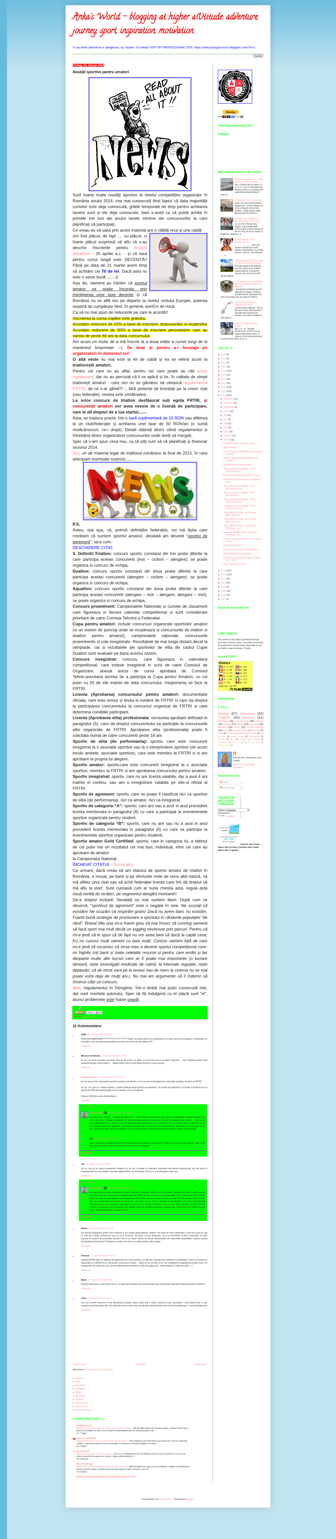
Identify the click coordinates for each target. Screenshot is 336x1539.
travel (237, 727)
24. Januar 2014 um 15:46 (97, 1164)
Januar (227, 439)
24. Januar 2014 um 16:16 (120, 1188)
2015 (223, 391)
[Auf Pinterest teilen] (100, 1012)
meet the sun (82, 1451)
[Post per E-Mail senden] (80, 1008)
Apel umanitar (229, 447)
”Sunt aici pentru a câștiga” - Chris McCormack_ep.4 (239, 487)
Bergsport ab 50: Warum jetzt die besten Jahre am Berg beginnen (104, 1428)
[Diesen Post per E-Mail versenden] (87, 1012)
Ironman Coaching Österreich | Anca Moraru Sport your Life (105, 1476)
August (227, 411)
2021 (223, 366)
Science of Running (86, 1438)
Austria (227, 724)
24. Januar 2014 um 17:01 (100, 1228)
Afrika (78, 1392)
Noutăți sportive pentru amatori (237, 464)
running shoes (237, 736)
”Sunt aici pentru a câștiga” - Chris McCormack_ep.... (239, 469)
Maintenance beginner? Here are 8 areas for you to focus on (102, 1466)
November (228, 403)
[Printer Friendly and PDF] (79, 1013)
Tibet (220, 733)
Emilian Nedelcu (89, 1077)
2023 (223, 358)
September (228, 407)
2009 (223, 587)
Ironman (248, 717)
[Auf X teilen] (94, 1012)
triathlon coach (224, 745)
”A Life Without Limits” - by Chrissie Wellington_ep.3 (239, 513)
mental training (255, 727)
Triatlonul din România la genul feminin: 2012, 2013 (247, 219)
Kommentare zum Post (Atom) (98, 1369)
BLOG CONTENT (83, 1410)
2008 (223, 591)
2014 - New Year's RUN (234, 564)
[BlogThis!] (90, 1012)
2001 (223, 599)
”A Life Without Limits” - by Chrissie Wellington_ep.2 (239, 520)
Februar (227, 435)
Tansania (255, 730)
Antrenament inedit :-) (233, 545)
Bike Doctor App (84, 1464)
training (223, 713)
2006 (223, 595)
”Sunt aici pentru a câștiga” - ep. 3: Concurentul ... (239, 493)
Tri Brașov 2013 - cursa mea (248, 200)
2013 (223, 570)
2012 (223, 574)
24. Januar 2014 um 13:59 (113, 1056)
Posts (225, 782)
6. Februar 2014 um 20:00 (100, 1298)
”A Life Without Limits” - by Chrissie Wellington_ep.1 (239, 526)
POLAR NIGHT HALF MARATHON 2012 (245, 303)
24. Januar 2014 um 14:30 (110, 1077)
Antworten (86, 1046)
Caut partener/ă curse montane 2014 (240, 549)
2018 (223, 379)
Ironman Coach (240, 730)
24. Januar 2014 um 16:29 (106, 1138)
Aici (76, 453)
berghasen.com (84, 1425)
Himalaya (79, 1396)
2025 (223, 354)
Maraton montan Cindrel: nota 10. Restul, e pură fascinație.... (249, 261)
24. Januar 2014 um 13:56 (100, 1034)
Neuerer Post (80, 1364)
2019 (223, 375)
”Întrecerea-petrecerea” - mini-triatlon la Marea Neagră (249, 180)
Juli (225, 415)
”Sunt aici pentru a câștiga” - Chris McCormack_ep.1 (239, 507)
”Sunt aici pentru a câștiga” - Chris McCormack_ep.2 (239, 500)
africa (225, 730)
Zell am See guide (252, 742)
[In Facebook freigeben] (97, 1012)
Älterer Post (200, 1364)
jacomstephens (166, 1499)
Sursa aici (123, 864)
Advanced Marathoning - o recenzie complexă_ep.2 (240, 533)
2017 (223, 383)
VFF (232, 739)
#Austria (222, 727)
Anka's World (96, 1113)
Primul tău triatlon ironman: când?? (239, 443)
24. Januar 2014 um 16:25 (120, 1113)
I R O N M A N (81, 1406)
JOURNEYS (81, 1389)
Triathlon (79, 1399)
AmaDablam (254, 736)
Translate (229, 816)
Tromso (221, 739)
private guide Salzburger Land (241, 733)
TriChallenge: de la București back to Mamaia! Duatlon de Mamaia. (248, 284)
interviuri (79, 1378)
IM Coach (236, 742)
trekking (253, 724)
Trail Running (81, 1403)
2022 (223, 362)
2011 (223, 579)
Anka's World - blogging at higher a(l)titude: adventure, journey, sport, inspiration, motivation (165, 24)
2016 (223, 387)
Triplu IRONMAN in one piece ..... (238, 553)
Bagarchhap (223, 742)
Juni (225, 419)
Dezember (228, 399)
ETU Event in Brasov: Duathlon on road (241, 475)
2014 (223, 395)
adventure (247, 713)
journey (259, 721)
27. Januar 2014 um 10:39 (102, 1255)
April (225, 427)
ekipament (80, 1385)
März (226, 431)
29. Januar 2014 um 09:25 (100, 1280)
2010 (223, 583)
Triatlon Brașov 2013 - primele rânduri (245, 240)
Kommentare (228, 787)
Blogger (190, 1499)
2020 (223, 371)
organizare (86, 1016)
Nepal (240, 724)
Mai (225, 423)
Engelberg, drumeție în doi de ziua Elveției (94, 1454)
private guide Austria (249, 739)
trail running (241, 721)
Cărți (77, 1381)
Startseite (140, 1364)
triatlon (95, 1016)
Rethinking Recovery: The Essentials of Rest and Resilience (102, 1441)
